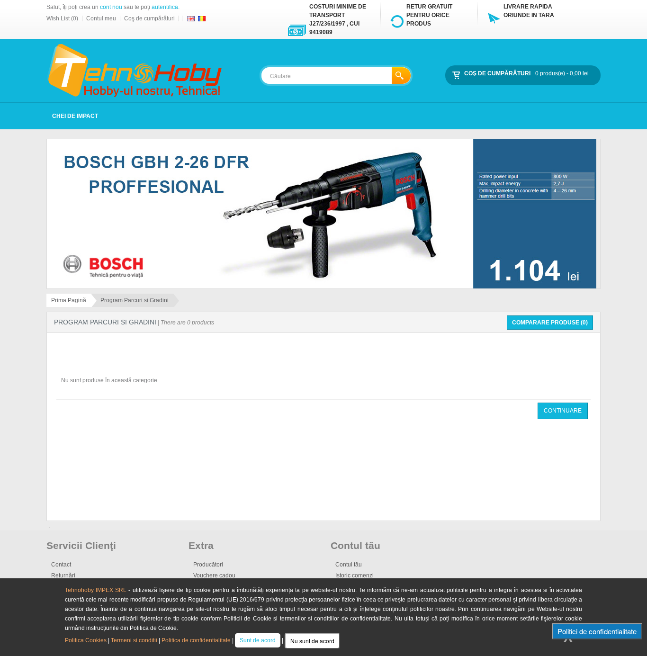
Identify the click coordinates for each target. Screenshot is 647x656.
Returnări (63, 575)
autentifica (165, 7)
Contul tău (348, 564)
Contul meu (101, 18)
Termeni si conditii (134, 640)
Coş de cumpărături (149, 18)
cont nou (111, 7)
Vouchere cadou (214, 575)
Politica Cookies (86, 640)
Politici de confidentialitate (597, 631)
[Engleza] (191, 18)
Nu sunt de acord (312, 641)
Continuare (563, 410)
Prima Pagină (68, 300)
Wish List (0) (62, 18)
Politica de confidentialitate (196, 640)
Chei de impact (75, 116)
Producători (208, 564)
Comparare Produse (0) (550, 322)
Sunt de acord (258, 640)
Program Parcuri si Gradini (134, 300)
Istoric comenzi (354, 575)
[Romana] (202, 18)
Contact (61, 564)
